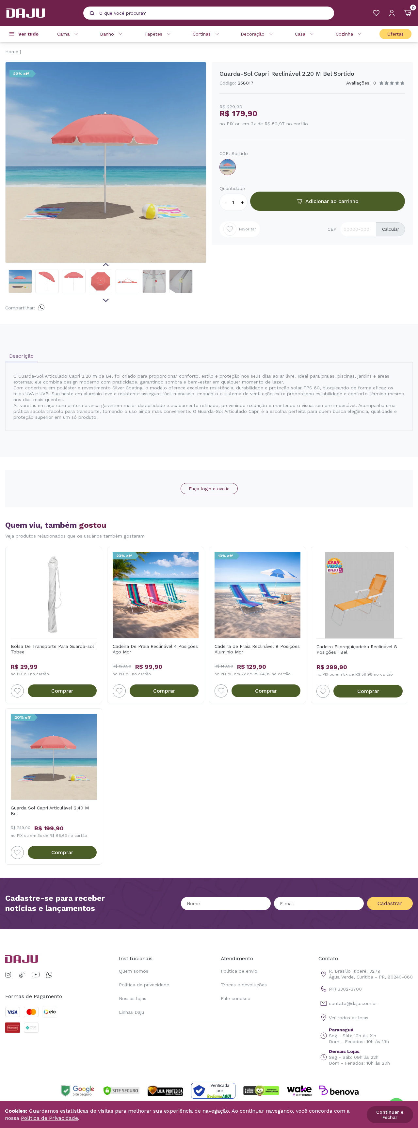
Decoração (253, 34)
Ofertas (395, 34)
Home (11, 51)
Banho (107, 34)
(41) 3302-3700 (345, 989)
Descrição (21, 356)
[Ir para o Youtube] (35, 974)
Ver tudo (28, 34)
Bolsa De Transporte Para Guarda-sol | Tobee (54, 649)
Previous (105, 264)
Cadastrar (390, 903)
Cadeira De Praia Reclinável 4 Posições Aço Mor (155, 649)
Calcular (390, 229)
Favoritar (247, 229)
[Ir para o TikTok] (22, 974)
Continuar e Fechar (389, 1114)
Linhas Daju (131, 1012)
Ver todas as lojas (348, 1017)
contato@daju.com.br (353, 1003)
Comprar (62, 691)
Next (105, 300)
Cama (63, 34)
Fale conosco (235, 998)
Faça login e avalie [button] (209, 488)
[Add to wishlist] (17, 690)
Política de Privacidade (49, 1118)
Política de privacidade (144, 984)
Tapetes (153, 34)
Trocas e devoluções (244, 984)
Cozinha (344, 34)
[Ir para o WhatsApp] (49, 974)
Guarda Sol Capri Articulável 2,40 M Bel (50, 810)
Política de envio (239, 971)
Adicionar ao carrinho (332, 201)
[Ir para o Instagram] (9, 974)
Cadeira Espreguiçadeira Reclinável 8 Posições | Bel (356, 649)
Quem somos (133, 971)
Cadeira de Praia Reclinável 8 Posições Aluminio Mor (257, 649)
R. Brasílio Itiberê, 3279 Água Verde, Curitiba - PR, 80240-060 (371, 973)
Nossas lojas (132, 998)
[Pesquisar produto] (92, 13)
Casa (300, 34)
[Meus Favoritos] (376, 13)
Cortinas (202, 34)
